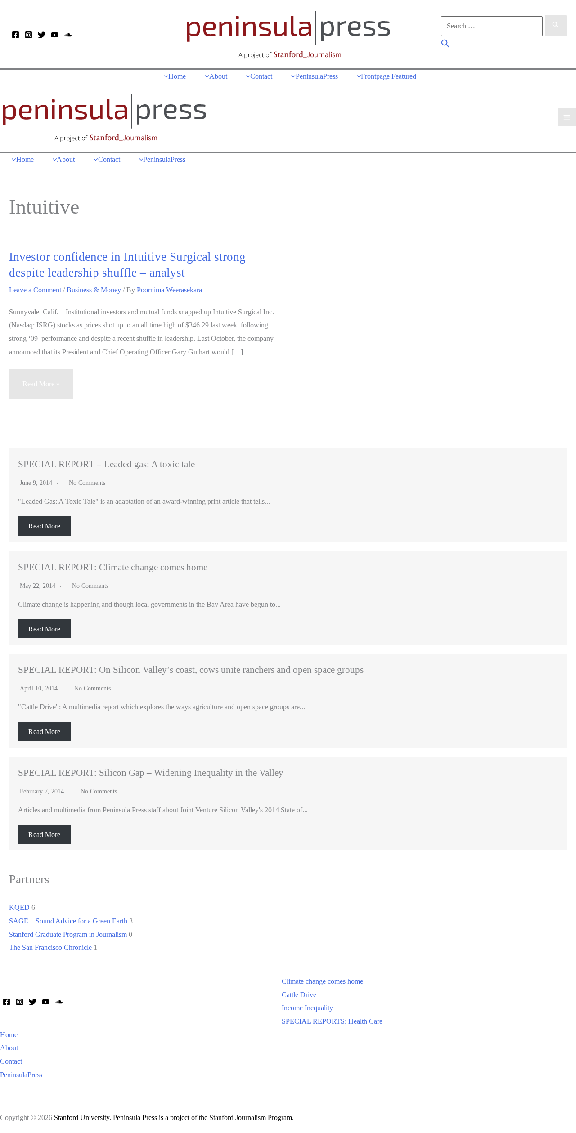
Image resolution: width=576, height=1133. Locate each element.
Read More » (41, 389)
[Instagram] (28, 35)
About (9, 1048)
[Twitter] (41, 35)
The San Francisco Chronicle (50, 947)
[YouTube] (54, 35)
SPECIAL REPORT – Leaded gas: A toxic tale (106, 464)
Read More (44, 526)
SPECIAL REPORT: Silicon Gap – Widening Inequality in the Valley (151, 772)
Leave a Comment (35, 290)
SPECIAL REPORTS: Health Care (332, 1021)
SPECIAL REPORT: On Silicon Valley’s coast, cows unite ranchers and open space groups (191, 669)
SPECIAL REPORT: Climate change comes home (112, 567)
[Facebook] (15, 35)
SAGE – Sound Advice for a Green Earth (68, 921)
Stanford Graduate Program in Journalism (68, 934)
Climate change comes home (322, 981)
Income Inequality (307, 1008)
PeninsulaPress (21, 1075)
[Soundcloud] (68, 35)
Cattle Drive (299, 995)
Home (9, 1035)
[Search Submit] (555, 25)
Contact (11, 1061)
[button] (445, 45)
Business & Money (94, 290)
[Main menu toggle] (567, 117)
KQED (19, 907)
